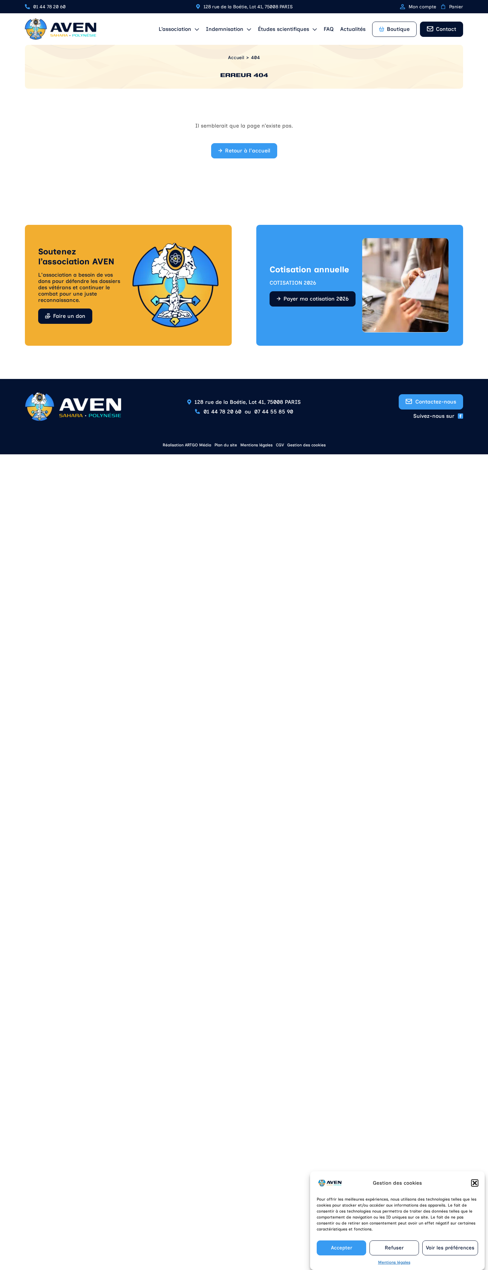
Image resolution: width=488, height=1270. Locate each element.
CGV (280, 445)
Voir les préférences (450, 1248)
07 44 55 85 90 (273, 411)
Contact (446, 29)
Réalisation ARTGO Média (187, 445)
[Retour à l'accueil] (60, 29)
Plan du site (225, 445)
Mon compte (422, 7)
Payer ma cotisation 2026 (316, 299)
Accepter (341, 1248)
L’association (175, 29)
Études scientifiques (283, 29)
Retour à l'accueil (247, 150)
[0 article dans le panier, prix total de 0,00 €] (443, 6)
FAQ (329, 29)
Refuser (394, 1248)
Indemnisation (224, 29)
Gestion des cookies (306, 445)
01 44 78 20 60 (49, 7)
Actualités (353, 29)
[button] (474, 1183)
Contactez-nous (435, 402)
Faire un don (69, 316)
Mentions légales (394, 1262)
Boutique (398, 29)
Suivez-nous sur (433, 416)
